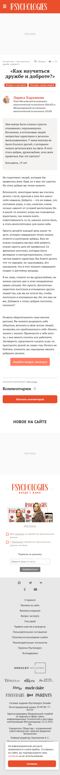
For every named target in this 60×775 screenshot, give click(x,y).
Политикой (17, 541)
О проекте (30, 600)
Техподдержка (30, 653)
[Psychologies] (28, 6)
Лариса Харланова (28, 97)
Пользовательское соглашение (30, 632)
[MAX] (19, 582)
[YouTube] (35, 589)
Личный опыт (8, 61)
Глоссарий (30, 621)
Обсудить (42, 61)
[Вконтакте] (41, 582)
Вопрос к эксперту (16, 85)
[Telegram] (30, 582)
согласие (19, 533)
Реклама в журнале (30, 610)
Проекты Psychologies (30, 647)
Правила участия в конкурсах (30, 626)
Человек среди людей (42, 85)
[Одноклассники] (24, 589)
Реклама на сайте (30, 605)
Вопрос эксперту (30, 616)
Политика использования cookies (30, 637)
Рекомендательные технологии (30, 642)
